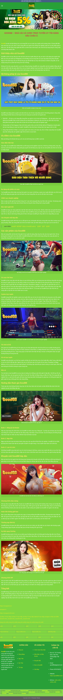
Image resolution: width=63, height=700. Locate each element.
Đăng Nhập (22, 654)
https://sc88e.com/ (21, 631)
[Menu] (2, 6)
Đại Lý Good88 (38, 665)
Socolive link (3, 618)
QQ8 (43, 226)
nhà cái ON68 (5, 692)
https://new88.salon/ (29, 226)
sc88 (1, 637)
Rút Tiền (21, 663)
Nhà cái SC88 (55, 616)
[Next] (59, 19)
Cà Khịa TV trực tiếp (5, 616)
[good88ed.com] (31, 5)
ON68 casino (32, 692)
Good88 (3, 43)
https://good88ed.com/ (56, 675)
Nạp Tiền (21, 658)
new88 (13, 226)
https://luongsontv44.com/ (7, 613)
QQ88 (39, 226)
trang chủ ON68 (24, 690)
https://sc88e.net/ (36, 631)
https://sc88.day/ (4, 631)
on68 (1, 626)
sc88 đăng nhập (51, 631)
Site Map (36, 669)
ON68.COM (44, 690)
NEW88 (19, 226)
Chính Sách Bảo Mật (39, 650)
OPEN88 (47, 692)
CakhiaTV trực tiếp (39, 616)
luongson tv (3, 609)
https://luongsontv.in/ (6, 606)
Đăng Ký (21, 650)
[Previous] (3, 19)
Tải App (21, 667)
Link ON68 (7, 690)
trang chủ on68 (4, 622)
